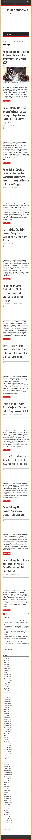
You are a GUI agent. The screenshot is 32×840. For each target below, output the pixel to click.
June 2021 (6, 784)
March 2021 (7, 790)
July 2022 (6, 758)
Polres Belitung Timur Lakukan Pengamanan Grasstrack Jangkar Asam (14, 510)
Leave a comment (16, 65)
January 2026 (7, 672)
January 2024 (7, 721)
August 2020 (7, 804)
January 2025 (7, 697)
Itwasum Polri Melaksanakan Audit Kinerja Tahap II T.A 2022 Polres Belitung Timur (15, 460)
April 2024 (6, 715)
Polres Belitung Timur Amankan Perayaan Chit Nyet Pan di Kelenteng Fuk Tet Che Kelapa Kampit (16, 638)
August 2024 (7, 707)
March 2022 (7, 766)
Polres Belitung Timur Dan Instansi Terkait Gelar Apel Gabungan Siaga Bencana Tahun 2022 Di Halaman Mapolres (14, 115)
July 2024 (6, 709)
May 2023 (6, 737)
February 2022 (7, 768)
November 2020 (8, 798)
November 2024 (8, 701)
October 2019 (7, 825)
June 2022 (6, 760)
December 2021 (8, 772)
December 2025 (8, 674)
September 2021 (8, 778)
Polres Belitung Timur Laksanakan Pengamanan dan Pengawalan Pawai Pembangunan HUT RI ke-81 (16, 627)
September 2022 (8, 754)
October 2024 (7, 703)
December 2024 (8, 699)
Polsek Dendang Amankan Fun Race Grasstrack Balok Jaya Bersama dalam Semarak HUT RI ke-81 (16, 622)
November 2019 (8, 823)
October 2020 (7, 800)
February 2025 (7, 695)
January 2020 (7, 819)
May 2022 (6, 762)
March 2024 (7, 717)
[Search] (28, 1)
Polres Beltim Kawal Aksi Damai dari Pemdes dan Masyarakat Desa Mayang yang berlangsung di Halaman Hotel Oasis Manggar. (16, 177)
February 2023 (7, 743)
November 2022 (8, 750)
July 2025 (6, 685)
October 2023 (7, 727)
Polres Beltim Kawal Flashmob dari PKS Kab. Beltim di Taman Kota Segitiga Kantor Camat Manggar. (13, 293)
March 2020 (7, 815)
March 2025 (7, 693)
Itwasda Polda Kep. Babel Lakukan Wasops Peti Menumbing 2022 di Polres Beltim (15, 235)
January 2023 (7, 745)
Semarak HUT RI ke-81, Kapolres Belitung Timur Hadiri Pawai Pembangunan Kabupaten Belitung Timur (16, 633)
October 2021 (7, 776)
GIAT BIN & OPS (13, 41)
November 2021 (8, 774)
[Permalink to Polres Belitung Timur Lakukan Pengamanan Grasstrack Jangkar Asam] (16, 520)
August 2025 (7, 683)
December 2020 (8, 796)
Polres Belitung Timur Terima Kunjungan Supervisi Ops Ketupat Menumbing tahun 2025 (16, 57)
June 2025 (6, 687)
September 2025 (8, 680)
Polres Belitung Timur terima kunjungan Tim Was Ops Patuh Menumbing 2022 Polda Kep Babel (16, 565)
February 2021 (7, 792)
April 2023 (6, 739)
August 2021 (7, 780)
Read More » (6, 101)
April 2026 (6, 666)
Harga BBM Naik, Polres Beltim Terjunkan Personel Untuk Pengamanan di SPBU (15, 407)
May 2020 (6, 810)
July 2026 (6, 660)
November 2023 (8, 725)
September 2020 (8, 802)
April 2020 (6, 813)
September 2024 (8, 705)
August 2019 (7, 829)
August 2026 (7, 658)
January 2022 (7, 770)
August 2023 (7, 731)
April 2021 (6, 788)
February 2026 (7, 670)
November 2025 (8, 676)
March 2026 (7, 668)
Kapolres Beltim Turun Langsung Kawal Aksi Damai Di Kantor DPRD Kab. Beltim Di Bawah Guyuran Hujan (15, 351)
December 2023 (8, 723)
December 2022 (8, 748)
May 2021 (6, 786)
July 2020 (6, 806)
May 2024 (6, 713)
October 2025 (7, 678)
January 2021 (7, 794)
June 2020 (6, 808)
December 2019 (8, 821)
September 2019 (8, 827)
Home (5, 41)
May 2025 (6, 689)
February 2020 (7, 817)
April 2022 (6, 764)
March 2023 (7, 741)
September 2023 (8, 729)
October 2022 (7, 752)
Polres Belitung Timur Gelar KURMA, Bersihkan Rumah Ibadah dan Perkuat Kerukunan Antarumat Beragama (16, 643)
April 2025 (6, 691)
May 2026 (6, 664)
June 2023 (6, 735)
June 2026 (6, 662)
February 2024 (7, 719)
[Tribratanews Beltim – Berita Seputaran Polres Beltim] (16, 27)
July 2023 (6, 733)
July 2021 (6, 782)
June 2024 (6, 711)
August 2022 (7, 756)
